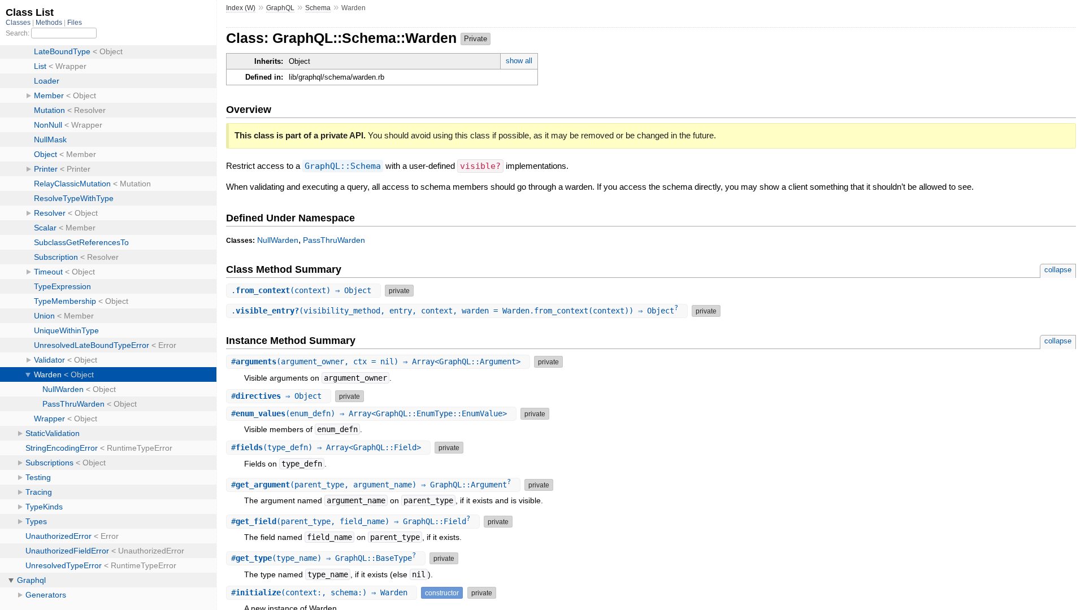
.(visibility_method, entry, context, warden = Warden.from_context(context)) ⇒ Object (454, 310)
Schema (318, 8)
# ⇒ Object (278, 395)
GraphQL (280, 8)
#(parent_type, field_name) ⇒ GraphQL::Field (350, 521)
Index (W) (240, 8)
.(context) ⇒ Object (303, 290)
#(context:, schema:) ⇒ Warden (321, 592)
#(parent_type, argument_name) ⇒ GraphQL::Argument (371, 484)
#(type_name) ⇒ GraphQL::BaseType (323, 558)
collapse (1057, 269)
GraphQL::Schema (343, 166)
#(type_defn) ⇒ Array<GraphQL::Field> (328, 447)
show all (519, 60)
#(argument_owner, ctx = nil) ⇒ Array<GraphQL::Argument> (378, 361)
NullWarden (277, 240)
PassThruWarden (334, 240)
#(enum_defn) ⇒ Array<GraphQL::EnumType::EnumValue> (371, 413)
